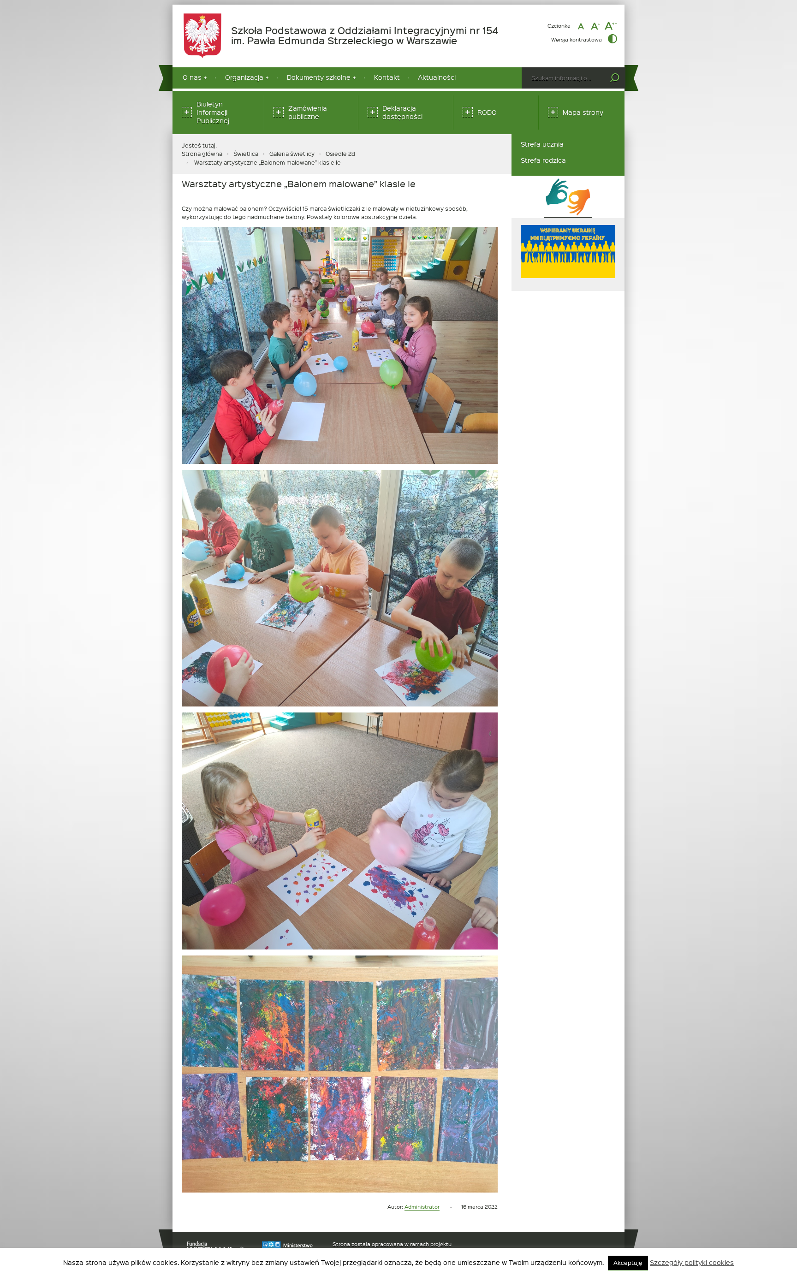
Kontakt (387, 77)
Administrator (422, 1206)
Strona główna (202, 153)
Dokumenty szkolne (319, 77)
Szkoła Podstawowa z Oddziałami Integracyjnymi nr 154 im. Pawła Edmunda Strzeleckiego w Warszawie (370, 35)
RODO (487, 112)
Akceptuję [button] (627, 1262)
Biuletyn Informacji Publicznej (212, 112)
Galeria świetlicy (292, 153)
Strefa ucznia (542, 144)
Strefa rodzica (543, 160)
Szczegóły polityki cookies (692, 1262)
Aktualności (437, 77)
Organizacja (244, 77)
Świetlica (245, 153)
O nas (192, 77)
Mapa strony (583, 112)
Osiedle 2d (340, 153)
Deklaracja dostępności (402, 112)
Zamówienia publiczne (307, 112)
